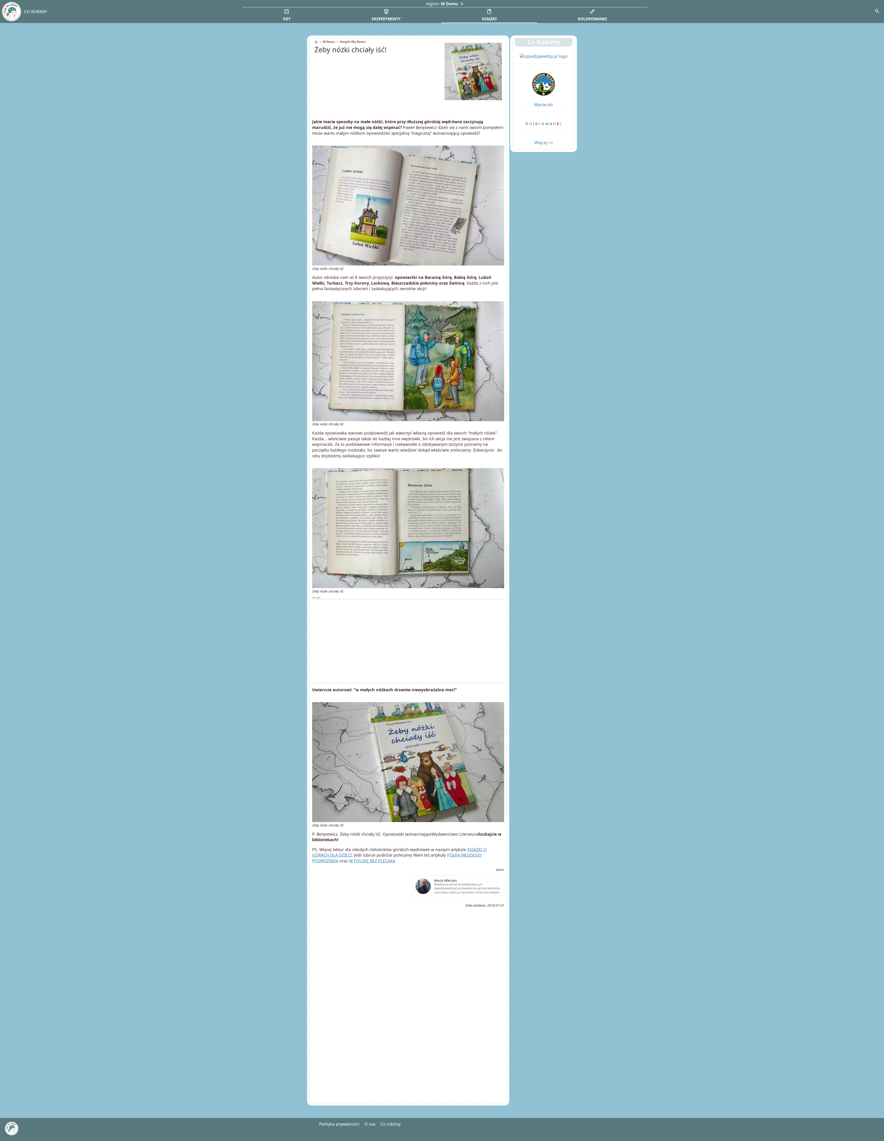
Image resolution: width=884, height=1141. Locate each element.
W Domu (329, 42)
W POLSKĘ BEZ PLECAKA (372, 861)
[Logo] (11, 12)
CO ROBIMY (35, 11)
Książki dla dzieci (353, 42)
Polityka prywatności (339, 1124)
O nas (370, 1124)
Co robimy (391, 1124)
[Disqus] (408, 1036)
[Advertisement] (408, 641)
